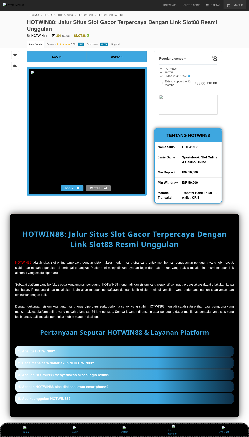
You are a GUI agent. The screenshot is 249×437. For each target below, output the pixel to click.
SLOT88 (48, 15)
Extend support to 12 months (191, 83)
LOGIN (56, 56)
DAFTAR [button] (95, 188)
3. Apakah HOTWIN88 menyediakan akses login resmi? (63, 374)
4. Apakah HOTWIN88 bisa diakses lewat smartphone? (63, 386)
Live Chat (223, 431)
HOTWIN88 (33, 15)
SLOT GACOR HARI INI (110, 15)
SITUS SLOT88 (65, 15)
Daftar (124, 431)
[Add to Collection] (15, 66)
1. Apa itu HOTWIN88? (36, 351)
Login (75, 431)
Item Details (35, 44)
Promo (25, 431)
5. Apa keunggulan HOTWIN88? (44, 398)
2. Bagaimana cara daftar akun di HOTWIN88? (56, 362)
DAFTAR (117, 56)
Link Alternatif (172, 432)
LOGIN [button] (69, 188)
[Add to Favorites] (15, 55)
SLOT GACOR (85, 15)
